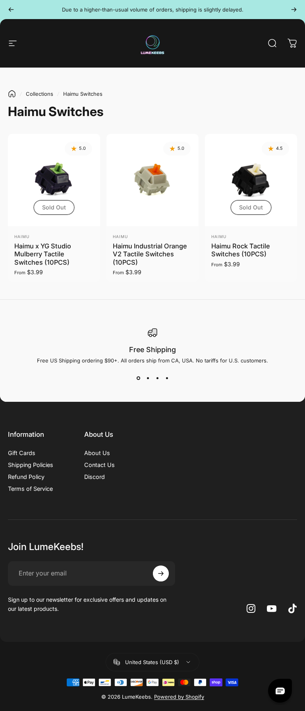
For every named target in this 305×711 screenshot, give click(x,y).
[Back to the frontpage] (12, 94)
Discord (94, 476)
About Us (97, 452)
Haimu (21, 236)
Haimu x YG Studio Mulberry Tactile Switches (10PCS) (42, 254)
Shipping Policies (30, 464)
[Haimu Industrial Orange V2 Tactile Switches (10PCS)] (152, 180)
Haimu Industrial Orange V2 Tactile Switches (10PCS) (150, 254)
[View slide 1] (138, 378)
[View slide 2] (147, 378)
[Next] (294, 9)
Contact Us (99, 464)
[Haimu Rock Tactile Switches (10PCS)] (251, 180)
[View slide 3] (157, 378)
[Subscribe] (161, 573)
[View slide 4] (167, 378)
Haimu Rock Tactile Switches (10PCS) (240, 250)
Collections (39, 94)
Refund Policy (26, 476)
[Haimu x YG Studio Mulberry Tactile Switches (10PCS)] (54, 180)
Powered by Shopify (179, 697)
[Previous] (11, 9)
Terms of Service (30, 488)
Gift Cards (21, 452)
